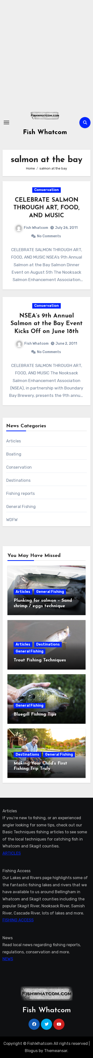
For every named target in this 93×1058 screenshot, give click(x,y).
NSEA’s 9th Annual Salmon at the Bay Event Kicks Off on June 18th (46, 323)
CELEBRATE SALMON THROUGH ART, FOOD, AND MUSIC (46, 207)
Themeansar (55, 1050)
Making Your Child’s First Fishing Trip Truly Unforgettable (40, 768)
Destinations (18, 480)
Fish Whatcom (45, 132)
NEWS (7, 959)
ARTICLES (11, 853)
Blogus (31, 1050)
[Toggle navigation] (6, 122)
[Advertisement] (46, 53)
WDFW (12, 519)
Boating (13, 454)
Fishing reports (20, 493)
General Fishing (21, 506)
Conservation (46, 190)
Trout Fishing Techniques (40, 660)
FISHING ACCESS (18, 920)
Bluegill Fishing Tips (35, 714)
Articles (13, 441)
